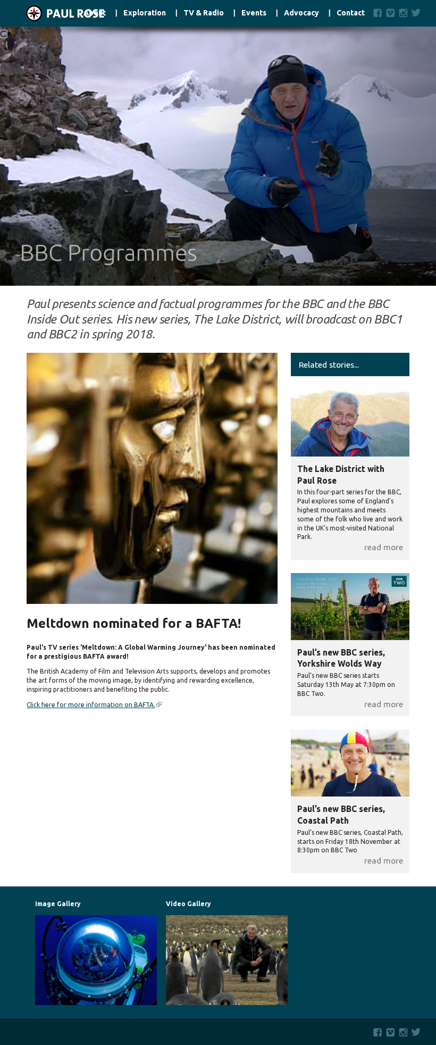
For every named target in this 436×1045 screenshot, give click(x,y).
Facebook (377, 13)
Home (52, 13)
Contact (351, 13)
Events (253, 13)
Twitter (418, 13)
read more (383, 547)
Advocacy (301, 13)
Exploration (144, 13)
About (94, 13)
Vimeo (390, 13)
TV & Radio (203, 13)
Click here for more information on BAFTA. (94, 704)
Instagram (403, 13)
